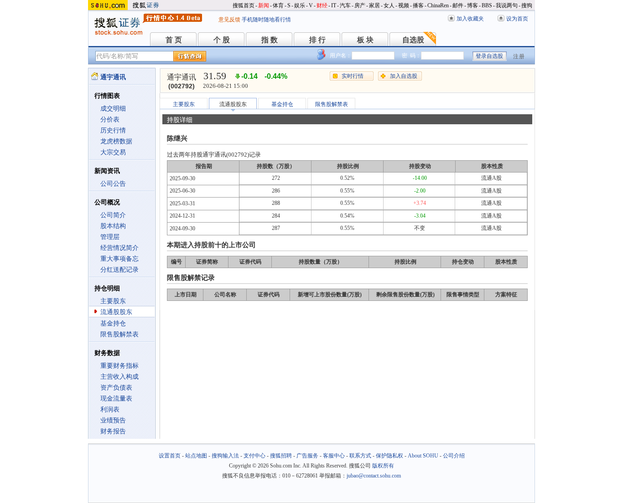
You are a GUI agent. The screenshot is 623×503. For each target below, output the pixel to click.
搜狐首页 (243, 5)
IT (333, 5)
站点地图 (196, 455)
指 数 (269, 40)
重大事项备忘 (119, 258)
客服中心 (334, 455)
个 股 (221, 40)
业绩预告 (113, 420)
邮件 (457, 5)
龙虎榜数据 (116, 141)
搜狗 (526, 5)
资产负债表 (116, 387)
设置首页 (170, 455)
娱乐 (299, 5)
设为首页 (517, 18)
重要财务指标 (119, 365)
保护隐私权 (389, 455)
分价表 (109, 119)
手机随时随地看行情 (266, 19)
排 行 (317, 40)
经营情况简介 (119, 247)
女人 (389, 5)
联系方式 (360, 455)
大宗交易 (113, 152)
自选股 (413, 40)
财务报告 (113, 431)
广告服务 (307, 455)
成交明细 (113, 108)
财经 (322, 5)
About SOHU (423, 455)
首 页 (174, 40)
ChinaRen (438, 5)
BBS (487, 5)
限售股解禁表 (119, 334)
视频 (403, 5)
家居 (374, 5)
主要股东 (113, 301)
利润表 (109, 409)
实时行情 (352, 76)
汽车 (345, 5)
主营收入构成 (119, 376)
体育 (278, 5)
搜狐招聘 (281, 455)
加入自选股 (403, 76)
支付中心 (254, 455)
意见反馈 (229, 19)
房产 (359, 5)
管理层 (109, 237)
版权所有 (383, 465)
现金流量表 (116, 398)
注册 (519, 56)
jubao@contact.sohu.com (374, 476)
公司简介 (113, 215)
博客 (472, 5)
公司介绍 (454, 455)
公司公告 (113, 183)
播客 (418, 5)
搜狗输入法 (225, 455)
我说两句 (507, 5)
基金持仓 (113, 323)
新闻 (263, 5)
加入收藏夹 (470, 18)
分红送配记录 (119, 269)
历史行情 (113, 130)
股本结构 (113, 226)
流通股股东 (116, 312)
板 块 (365, 40)
